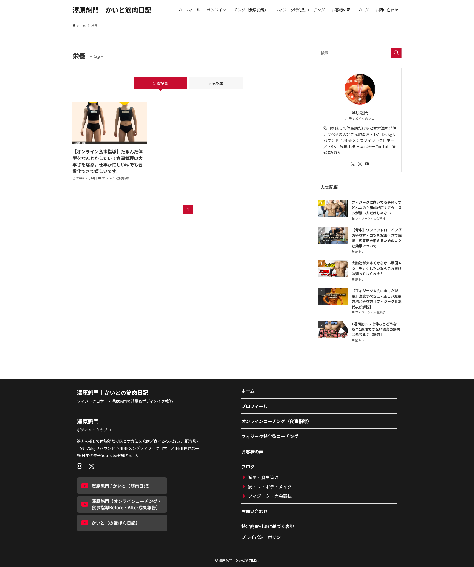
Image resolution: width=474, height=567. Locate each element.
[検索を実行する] (396, 53)
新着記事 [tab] (160, 83)
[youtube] (367, 164)
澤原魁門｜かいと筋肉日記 (111, 10)
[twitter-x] (353, 164)
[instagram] (360, 164)
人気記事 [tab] (216, 83)
